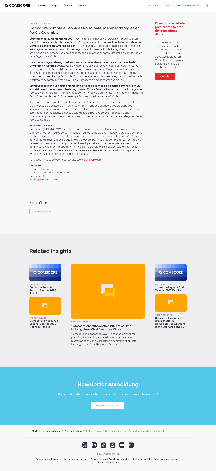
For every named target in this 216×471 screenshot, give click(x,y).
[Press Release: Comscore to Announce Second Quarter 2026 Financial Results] (45, 306)
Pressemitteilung (40, 23)
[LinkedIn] (94, 446)
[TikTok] (103, 446)
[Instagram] (112, 446)
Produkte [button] (41, 5)
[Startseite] (17, 7)
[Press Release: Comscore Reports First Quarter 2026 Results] (171, 272)
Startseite (37, 431)
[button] (153, 7)
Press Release (38, 284)
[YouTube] (122, 446)
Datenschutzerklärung (47, 459)
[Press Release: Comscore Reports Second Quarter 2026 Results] (45, 272)
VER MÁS (165, 76)
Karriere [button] (82, 5)
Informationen (53, 431)
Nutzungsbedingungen (75, 459)
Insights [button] (55, 5)
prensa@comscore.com (43, 179)
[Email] (131, 446)
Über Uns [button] (68, 5)
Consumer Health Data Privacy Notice (110, 459)
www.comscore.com (89, 159)
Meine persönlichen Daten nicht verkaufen (155, 459)
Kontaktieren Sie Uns (108, 462)
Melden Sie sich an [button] (107, 406)
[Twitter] (85, 446)
